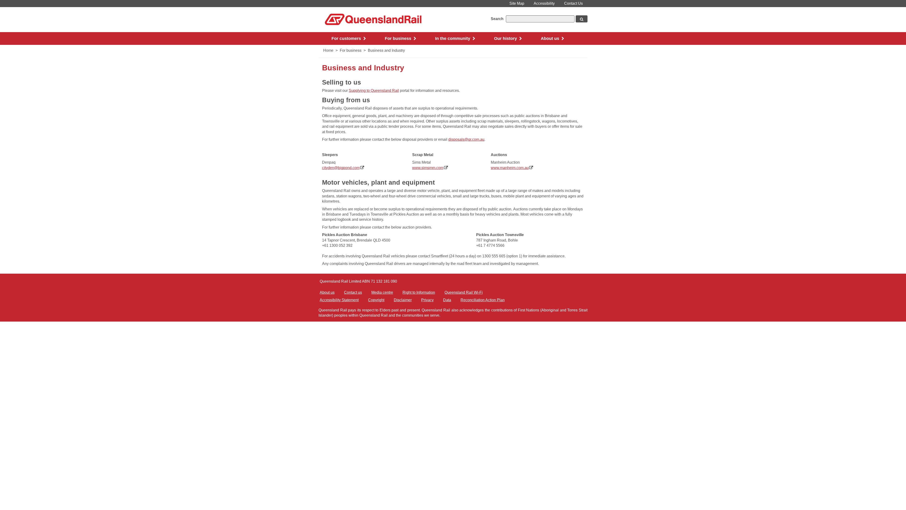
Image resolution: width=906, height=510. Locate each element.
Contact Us (573, 3)
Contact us (353, 292)
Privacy (427, 300)
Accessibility (544, 3)
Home (328, 50)
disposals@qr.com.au (466, 139)
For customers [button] (346, 38)
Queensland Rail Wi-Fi (464, 292)
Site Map (516, 3)
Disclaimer (403, 300)
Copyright (376, 300)
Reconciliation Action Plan (483, 300)
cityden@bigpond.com (343, 168)
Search (497, 19)
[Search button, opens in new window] (581, 18)
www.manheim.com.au (512, 168)
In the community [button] (453, 38)
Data (447, 300)
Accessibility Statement (339, 300)
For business (350, 50)
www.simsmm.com (430, 168)
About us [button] (550, 38)
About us (327, 292)
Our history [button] (506, 38)
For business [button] (398, 38)
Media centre (382, 292)
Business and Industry (386, 50)
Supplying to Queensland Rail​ (374, 91)
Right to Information (419, 292)
